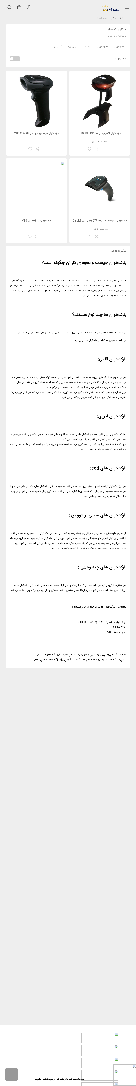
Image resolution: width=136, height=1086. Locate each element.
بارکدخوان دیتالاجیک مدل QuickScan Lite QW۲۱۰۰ (99, 221)
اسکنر (114, 18)
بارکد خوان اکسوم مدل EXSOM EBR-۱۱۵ (100, 133)
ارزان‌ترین (72, 47)
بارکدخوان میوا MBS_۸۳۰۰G (36, 221)
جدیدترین (119, 47)
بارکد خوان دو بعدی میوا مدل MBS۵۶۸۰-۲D (36, 133)
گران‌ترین (57, 47)
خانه (122, 18)
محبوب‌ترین (102, 47)
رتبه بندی (87, 47)
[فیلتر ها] (11, 1074)
